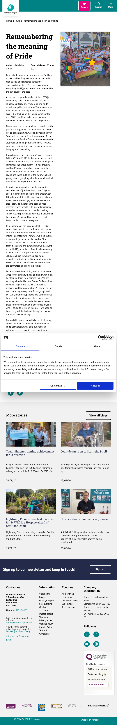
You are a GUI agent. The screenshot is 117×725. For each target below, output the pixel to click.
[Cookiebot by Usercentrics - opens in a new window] (100, 337)
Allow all (95, 385)
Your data (43, 617)
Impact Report (46, 613)
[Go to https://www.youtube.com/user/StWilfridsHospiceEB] (87, 644)
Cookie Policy (45, 627)
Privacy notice (46, 620)
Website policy (46, 623)
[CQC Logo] (96, 659)
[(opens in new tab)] (41, 707)
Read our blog (68, 607)
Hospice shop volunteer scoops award (86, 519)
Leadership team (70, 600)
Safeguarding (45, 603)
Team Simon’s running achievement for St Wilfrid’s (30, 453)
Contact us (67, 597)
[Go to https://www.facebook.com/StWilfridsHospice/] (96, 634)
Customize (56, 385)
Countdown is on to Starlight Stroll (84, 451)
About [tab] (96, 346)
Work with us (68, 593)
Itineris (95, 719)
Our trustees (67, 603)
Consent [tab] (20, 346)
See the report (96, 685)
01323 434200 (20, 610)
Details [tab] (58, 346)
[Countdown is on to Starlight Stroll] (86, 433)
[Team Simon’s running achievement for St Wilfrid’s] (31, 433)
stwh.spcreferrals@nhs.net (19, 622)
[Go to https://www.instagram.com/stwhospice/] (96, 644)
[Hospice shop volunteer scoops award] (86, 501)
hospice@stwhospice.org (18, 631)
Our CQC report (46, 600)
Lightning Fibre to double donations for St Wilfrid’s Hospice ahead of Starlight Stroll (29, 522)
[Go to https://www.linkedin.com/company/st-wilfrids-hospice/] (87, 634)
